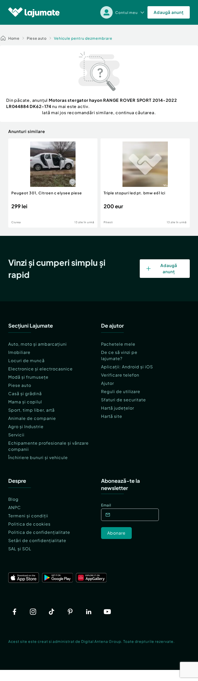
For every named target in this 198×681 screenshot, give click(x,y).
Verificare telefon (120, 375)
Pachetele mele (118, 344)
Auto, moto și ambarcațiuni (37, 344)
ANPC (14, 507)
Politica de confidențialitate (39, 532)
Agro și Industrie (26, 426)
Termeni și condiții (28, 515)
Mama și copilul (25, 401)
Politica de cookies (29, 524)
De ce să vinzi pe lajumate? (119, 355)
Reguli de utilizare (120, 391)
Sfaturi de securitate (123, 399)
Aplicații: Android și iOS (127, 366)
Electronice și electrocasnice (40, 368)
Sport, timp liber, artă (31, 410)
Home (14, 38)
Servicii (16, 434)
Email (106, 505)
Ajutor (107, 383)
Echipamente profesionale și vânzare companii (48, 446)
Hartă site (111, 416)
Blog (13, 499)
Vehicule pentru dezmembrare (83, 38)
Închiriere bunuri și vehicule (38, 457)
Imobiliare (19, 352)
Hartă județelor (117, 408)
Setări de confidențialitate (37, 540)
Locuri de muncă (26, 360)
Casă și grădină (25, 393)
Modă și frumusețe (28, 377)
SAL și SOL (19, 548)
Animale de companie (32, 418)
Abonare (116, 533)
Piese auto (37, 38)
